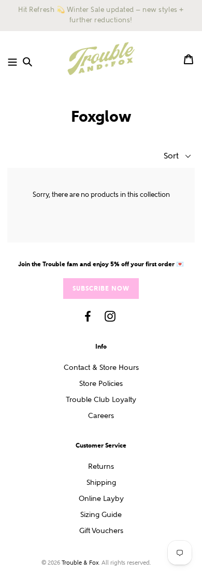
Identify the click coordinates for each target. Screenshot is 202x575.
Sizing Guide (101, 514)
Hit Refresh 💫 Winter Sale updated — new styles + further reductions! (100, 15)
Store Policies (101, 383)
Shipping (101, 482)
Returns (101, 466)
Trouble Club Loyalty (101, 399)
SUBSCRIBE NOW (101, 288)
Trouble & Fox (80, 562)
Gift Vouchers (101, 530)
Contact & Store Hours (101, 367)
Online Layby (101, 498)
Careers (101, 415)
